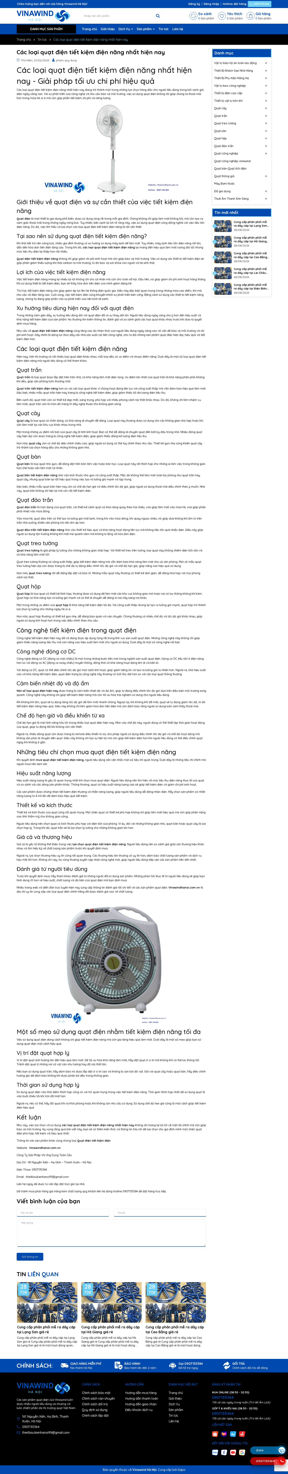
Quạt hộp (220, 138)
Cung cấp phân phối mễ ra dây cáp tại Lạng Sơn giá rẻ (46, 1329)
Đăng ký (194, 4)
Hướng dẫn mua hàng (141, 1393)
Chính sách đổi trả (95, 1404)
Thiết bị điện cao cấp (228, 93)
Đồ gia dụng (222, 191)
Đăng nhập (211, 4)
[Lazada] (224, 1433)
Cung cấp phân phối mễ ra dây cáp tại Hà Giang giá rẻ (110, 1329)
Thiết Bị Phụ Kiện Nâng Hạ (231, 78)
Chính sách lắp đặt (95, 1415)
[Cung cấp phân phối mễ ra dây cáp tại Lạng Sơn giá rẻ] (223, 226)
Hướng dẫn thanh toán (141, 1398)
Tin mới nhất (226, 212)
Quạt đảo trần (223, 146)
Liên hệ (177, 29)
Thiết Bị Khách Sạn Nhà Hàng (233, 70)
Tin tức (163, 29)
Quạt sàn (220, 131)
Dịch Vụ (125, 29)
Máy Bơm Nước (224, 183)
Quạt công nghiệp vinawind (232, 161)
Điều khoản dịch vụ (139, 1410)
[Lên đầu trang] (281, 1427)
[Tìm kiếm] (158, 16)
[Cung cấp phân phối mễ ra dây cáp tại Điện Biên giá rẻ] (223, 289)
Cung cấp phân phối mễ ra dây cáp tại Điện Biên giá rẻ (250, 287)
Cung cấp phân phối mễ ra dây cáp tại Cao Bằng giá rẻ (175, 1329)
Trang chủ (89, 29)
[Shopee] (215, 1433)
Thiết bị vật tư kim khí (228, 101)
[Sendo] (242, 1433)
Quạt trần (220, 116)
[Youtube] (233, 1452)
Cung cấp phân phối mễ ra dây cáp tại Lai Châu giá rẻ (250, 271)
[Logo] (43, 15)
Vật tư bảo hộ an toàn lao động (235, 63)
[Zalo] (215, 1452)
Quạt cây (220, 108)
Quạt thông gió (224, 176)
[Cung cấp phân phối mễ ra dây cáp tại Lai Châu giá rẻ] (223, 273)
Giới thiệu (108, 29)
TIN (38, 1274)
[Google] (242, 1452)
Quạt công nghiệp (226, 153)
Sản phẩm (144, 29)
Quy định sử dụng (94, 1410)
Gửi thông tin (30, 1256)
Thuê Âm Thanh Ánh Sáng (231, 198)
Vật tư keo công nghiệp (230, 86)
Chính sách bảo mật (96, 1393)
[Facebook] (224, 1452)
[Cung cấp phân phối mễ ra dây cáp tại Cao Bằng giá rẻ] (223, 257)
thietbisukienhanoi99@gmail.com (46, 1432)
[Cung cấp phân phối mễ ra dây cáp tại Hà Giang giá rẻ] (223, 242)
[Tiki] (233, 1433)
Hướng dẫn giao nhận (141, 1404)
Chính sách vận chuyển (98, 1398)
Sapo (181, 1470)
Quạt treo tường (225, 123)
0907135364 (261, 4)
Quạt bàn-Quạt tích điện (230, 168)
